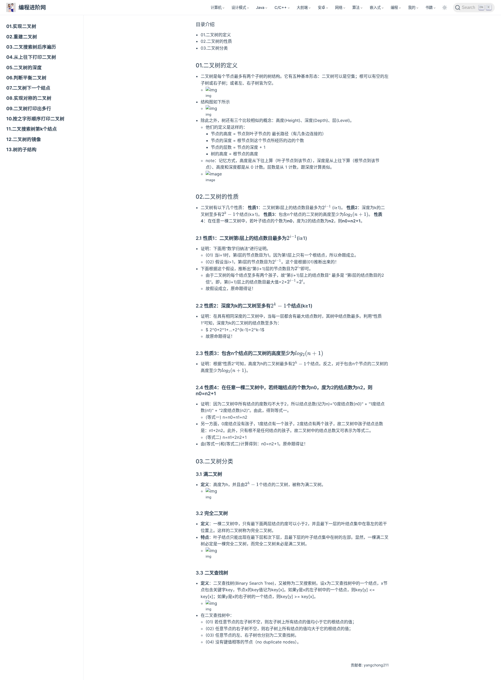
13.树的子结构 (21, 149)
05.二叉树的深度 (24, 67)
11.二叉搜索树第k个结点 (31, 129)
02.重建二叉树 (21, 36)
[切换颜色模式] (444, 7)
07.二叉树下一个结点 (28, 88)
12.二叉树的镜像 (23, 139)
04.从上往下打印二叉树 (31, 57)
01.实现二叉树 (21, 26)
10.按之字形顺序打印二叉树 (35, 118)
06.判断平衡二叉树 (26, 77)
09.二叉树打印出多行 (28, 108)
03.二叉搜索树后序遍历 (31, 47)
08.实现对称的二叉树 (28, 98)
